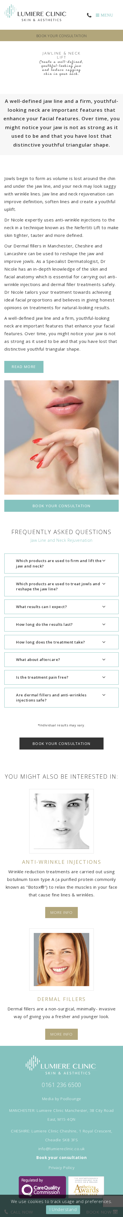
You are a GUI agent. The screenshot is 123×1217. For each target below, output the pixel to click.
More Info (61, 912)
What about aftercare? (38, 659)
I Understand (63, 1209)
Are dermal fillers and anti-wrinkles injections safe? (51, 697)
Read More (24, 366)
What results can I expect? (41, 606)
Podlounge (70, 1098)
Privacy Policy (61, 1167)
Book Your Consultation (62, 505)
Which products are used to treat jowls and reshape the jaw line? (58, 586)
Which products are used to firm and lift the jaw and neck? (59, 563)
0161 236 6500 (61, 1085)
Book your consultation (61, 35)
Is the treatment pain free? (42, 677)
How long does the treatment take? (50, 642)
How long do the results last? (44, 624)
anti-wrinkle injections (78, 220)
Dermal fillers (27, 246)
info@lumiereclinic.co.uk (61, 1148)
